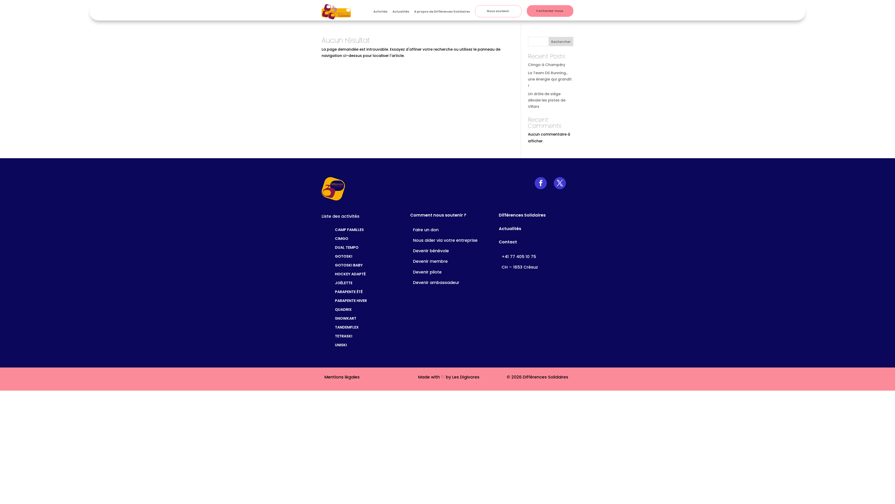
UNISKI (341, 344)
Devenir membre (430, 261)
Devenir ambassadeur (436, 282)
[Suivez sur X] (560, 183)
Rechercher (561, 41)
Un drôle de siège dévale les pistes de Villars (546, 100)
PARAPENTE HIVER (351, 300)
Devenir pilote (427, 272)
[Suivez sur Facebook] (541, 183)
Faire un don (426, 230)
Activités (380, 11)
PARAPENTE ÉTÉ (349, 291)
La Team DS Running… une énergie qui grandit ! (550, 79)
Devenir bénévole (431, 251)
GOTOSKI (343, 256)
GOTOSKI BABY (349, 264)
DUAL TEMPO (346, 247)
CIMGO (341, 238)
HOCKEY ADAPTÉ (350, 273)
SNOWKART (345, 318)
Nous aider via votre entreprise (445, 240)
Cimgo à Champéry (546, 64)
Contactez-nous (549, 11)
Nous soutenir (498, 11)
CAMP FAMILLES (349, 229)
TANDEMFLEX (347, 327)
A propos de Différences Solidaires (442, 11)
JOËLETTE (343, 282)
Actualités (400, 11)
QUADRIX (343, 309)
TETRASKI (343, 335)
